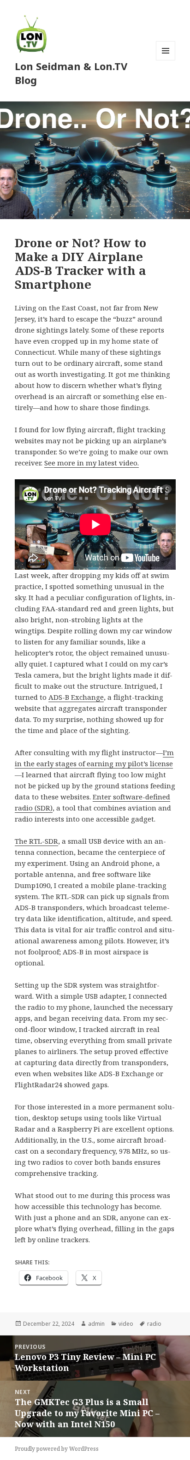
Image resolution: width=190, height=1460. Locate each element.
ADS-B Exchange (76, 697)
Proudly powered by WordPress (57, 1449)
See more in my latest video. (91, 462)
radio (154, 1324)
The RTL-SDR (36, 841)
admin (96, 1324)
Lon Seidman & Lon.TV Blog (71, 73)
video (126, 1324)
